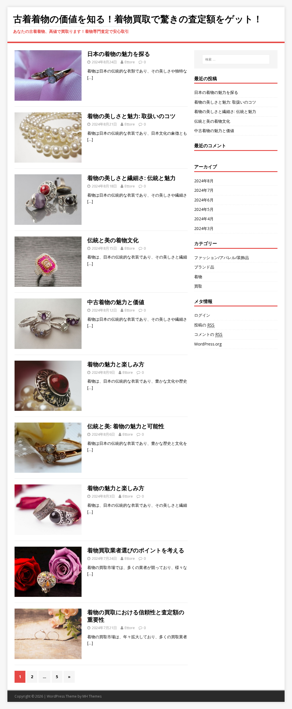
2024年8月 (204, 180)
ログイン (202, 315)
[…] (90, 77)
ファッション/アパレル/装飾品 (221, 257)
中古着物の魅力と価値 (115, 302)
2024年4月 (204, 218)
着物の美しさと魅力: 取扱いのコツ (131, 116)
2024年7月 (204, 190)
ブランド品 (204, 267)
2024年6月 (204, 200)
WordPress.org (208, 344)
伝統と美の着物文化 (113, 240)
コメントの (208, 334)
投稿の (204, 325)
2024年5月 (204, 209)
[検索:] (235, 59)
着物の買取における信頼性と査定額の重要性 (135, 615)
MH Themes (92, 696)
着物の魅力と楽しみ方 (115, 364)
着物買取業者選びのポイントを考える (135, 550)
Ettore (130, 61)
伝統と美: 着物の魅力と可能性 (125, 426)
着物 (198, 276)
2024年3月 (204, 228)
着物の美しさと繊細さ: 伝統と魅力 (131, 178)
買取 (198, 286)
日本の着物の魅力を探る (118, 54)
